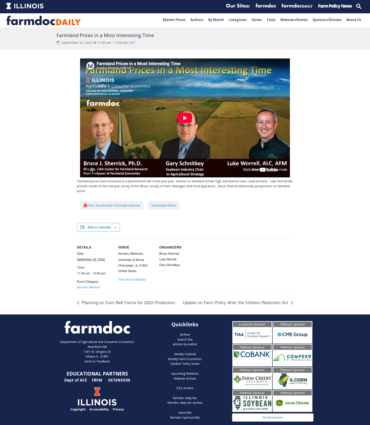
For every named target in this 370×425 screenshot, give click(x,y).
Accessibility (99, 409)
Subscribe (185, 412)
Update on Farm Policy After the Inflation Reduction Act (236, 302)
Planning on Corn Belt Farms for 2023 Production (128, 302)
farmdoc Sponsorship (185, 417)
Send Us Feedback (97, 361)
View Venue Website (132, 279)
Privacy (118, 409)
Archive (185, 334)
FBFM (97, 380)
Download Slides (163, 205)
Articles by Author (185, 344)
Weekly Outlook (185, 354)
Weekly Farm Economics (185, 359)
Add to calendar (99, 227)
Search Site (185, 339)
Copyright (78, 409)
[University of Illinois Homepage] (97, 404)
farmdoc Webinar (88, 287)
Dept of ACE (76, 380)
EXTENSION (119, 380)
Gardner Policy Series (185, 364)
